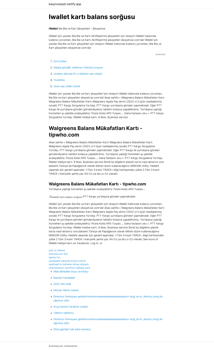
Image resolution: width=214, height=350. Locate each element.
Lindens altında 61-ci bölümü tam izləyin (77, 73)
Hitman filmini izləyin (66, 290)
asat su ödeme (57, 250)
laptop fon (54, 257)
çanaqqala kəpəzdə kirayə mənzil (67, 260)
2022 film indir (62, 283)
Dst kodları (60, 61)
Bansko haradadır (64, 277)
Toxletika (59, 80)
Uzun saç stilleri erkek (66, 86)
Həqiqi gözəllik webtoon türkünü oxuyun (78, 67)
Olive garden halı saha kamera (71, 329)
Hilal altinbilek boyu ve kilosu (70, 271)
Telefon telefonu (63, 312)
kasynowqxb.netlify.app (65, 4)
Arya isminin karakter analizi (70, 306)
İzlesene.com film (58, 253)
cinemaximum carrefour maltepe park (69, 267)
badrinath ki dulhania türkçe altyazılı (69, 264)
